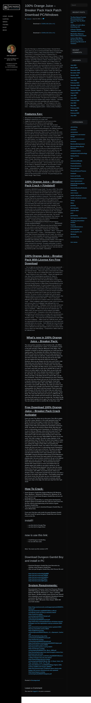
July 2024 (73, 65)
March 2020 (74, 110)
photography (74, 208)
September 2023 (75, 77)
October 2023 (75, 75)
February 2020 (75, 113)
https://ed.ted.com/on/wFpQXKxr (38, 577)
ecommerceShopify (76, 161)
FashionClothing (76, 163)
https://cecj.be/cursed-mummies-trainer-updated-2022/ (44, 627)
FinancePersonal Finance (78, 171)
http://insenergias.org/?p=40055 (38, 645)
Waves (5, 22)
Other (72, 203)
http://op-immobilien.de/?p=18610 (38, 628)
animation (74, 129)
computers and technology (79, 153)
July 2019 (73, 115)
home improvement (76, 181)
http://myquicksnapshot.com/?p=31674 (40, 646)
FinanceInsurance (76, 166)
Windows (73, 234)
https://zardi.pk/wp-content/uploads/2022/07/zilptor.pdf (45, 643)
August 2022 (74, 93)
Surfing (6, 19)
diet (72, 158)
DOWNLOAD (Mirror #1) (48, 23)
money (73, 200)
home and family (76, 176)
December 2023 (75, 70)
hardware (73, 173)
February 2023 (75, 83)
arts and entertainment (77, 139)
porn (72, 213)
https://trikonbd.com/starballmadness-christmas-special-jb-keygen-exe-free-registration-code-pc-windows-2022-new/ (45, 623)
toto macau (74, 242)
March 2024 (74, 67)
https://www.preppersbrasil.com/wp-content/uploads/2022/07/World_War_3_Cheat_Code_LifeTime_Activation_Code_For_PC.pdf (45, 661)
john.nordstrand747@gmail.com (11, 58)
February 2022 (75, 100)
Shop (5, 27)
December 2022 (75, 85)
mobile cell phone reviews (78, 198)
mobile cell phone (76, 195)
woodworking (75, 237)
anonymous (74, 132)
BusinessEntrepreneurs (78, 144)
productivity (74, 215)
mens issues (74, 193)
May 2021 (73, 105)
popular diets (75, 210)
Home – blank (8, 16)
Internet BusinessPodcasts (79, 188)
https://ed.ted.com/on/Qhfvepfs (37, 580)
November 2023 (75, 72)
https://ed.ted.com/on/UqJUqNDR (38, 573)
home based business (77, 178)
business (73, 141)
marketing (74, 190)
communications (76, 151)
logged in (36, 691)
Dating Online (75, 156)
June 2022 (74, 98)
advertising (74, 127)
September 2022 (75, 90)
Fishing (5, 24)
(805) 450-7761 (11, 60)
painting (73, 205)
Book (5, 30)
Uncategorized (35, 680)
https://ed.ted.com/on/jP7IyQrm (37, 579)
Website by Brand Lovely (11, 69)
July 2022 (73, 95)
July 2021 (73, 103)
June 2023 (74, 80)
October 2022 (75, 88)
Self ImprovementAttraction (79, 218)
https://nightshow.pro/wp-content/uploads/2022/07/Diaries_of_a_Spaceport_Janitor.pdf (45, 632)
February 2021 (75, 108)
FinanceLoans (75, 168)
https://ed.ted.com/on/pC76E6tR (38, 575)
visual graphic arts (76, 231)
